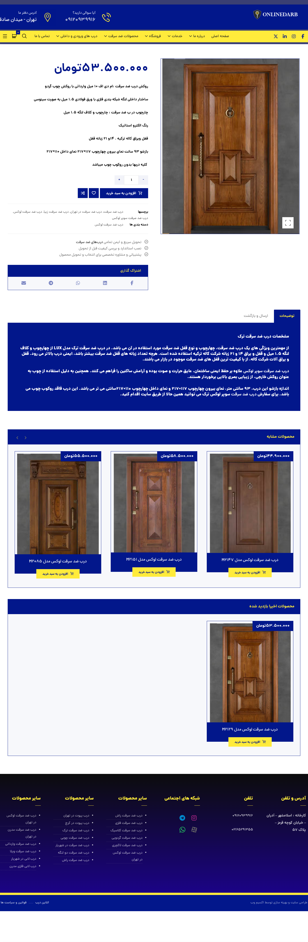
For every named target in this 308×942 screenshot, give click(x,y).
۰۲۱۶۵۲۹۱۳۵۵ (242, 829)
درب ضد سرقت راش (129, 815)
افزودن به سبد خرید (121, 193)
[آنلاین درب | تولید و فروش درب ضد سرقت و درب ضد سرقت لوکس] (276, 14)
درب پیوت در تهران (76, 815)
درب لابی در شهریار (23, 859)
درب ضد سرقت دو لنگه (73, 853)
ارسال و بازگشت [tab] (256, 316)
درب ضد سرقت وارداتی (20, 844)
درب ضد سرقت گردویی (127, 838)
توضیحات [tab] (287, 316)
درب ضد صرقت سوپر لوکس (130, 218)
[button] (302, 36)
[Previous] (25, 437)
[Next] (17, 437)
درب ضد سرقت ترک (75, 830)
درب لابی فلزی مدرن (22, 866)
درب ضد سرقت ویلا (23, 851)
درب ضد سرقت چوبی (75, 838)
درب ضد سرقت (113, 212)
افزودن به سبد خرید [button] (247, 572)
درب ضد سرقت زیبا (56, 212)
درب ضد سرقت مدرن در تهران (22, 833)
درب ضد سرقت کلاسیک (126, 830)
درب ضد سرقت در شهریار (72, 845)
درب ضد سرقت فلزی (129, 823)
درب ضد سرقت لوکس (28, 212)
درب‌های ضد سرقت (89, 242)
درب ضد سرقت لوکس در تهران (128, 856)
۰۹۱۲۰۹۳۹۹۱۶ (242, 815)
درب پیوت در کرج (77, 823)
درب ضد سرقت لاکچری (127, 845)
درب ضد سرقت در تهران (86, 212)
